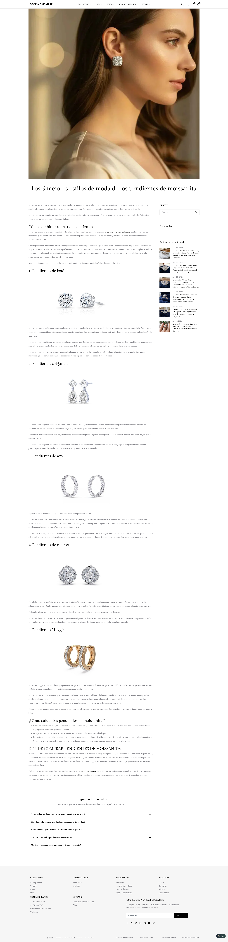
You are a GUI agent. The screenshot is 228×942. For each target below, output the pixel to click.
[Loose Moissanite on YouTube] (149, 923)
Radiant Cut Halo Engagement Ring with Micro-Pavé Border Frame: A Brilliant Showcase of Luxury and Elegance (185, 268)
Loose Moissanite (40, 4)
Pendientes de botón (49, 271)
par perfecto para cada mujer (119, 231)
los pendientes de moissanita (77, 720)
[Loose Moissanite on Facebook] (127, 923)
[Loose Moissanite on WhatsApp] (140, 923)
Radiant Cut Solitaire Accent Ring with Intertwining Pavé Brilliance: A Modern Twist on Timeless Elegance (186, 254)
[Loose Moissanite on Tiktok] (153, 923)
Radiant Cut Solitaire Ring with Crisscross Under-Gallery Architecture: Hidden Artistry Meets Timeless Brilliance (185, 298)
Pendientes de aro (47, 456)
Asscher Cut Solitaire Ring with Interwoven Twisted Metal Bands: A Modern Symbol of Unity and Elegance (185, 327)
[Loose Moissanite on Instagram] (144, 923)
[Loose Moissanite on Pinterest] (136, 923)
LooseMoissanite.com (87, 771)
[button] (221, 936)
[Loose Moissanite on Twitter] (131, 923)
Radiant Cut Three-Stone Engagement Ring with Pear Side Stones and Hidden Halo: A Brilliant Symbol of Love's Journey (186, 283)
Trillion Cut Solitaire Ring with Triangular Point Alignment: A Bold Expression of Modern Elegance (185, 312)
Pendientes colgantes (50, 363)
